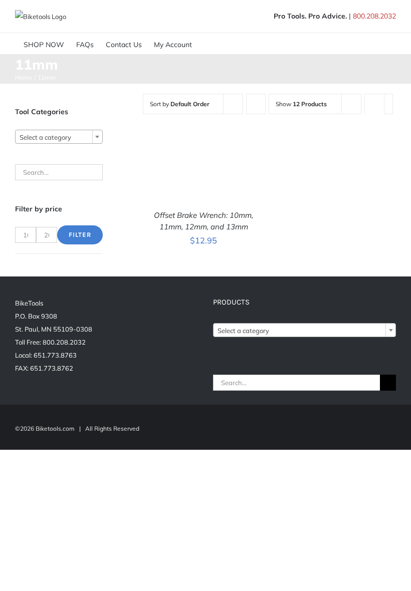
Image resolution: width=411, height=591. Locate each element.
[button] (228, 43)
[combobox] (59, 137)
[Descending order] (256, 104)
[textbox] (59, 137)
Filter (80, 234)
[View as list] (374, 123)
